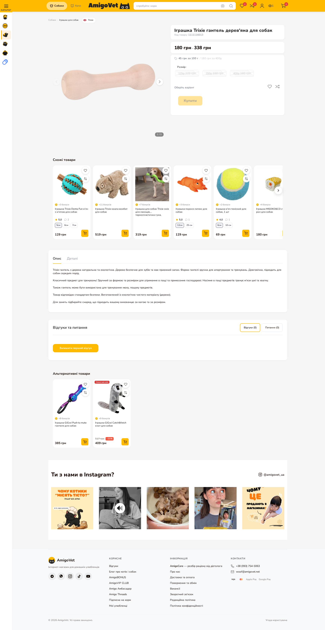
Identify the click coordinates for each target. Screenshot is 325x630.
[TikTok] (79, 576)
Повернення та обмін (183, 583)
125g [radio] (187, 73)
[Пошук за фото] (222, 6)
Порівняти (278, 86)
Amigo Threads (118, 594)
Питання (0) (272, 327)
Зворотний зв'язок (181, 594)
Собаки (52, 19)
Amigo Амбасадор (120, 588)
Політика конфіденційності (186, 605)
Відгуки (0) (250, 327)
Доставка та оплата (182, 577)
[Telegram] (52, 576)
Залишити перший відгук (75, 348)
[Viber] (61, 576)
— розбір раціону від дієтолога (196, 566)
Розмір (181, 67)
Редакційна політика (182, 600)
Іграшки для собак (68, 19)
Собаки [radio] (59, 6)
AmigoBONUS (117, 577)
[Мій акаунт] (262, 6)
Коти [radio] (78, 6)
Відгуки (113, 566)
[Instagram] (70, 576)
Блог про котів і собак (122, 571)
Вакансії (175, 588)
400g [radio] (242, 73)
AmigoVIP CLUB (119, 583)
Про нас (175, 571)
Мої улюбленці (118, 605)
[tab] (57, 259)
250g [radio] (214, 73)
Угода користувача (276, 620)
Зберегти (270, 86)
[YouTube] (88, 576)
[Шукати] (231, 6)
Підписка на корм (120, 600)
